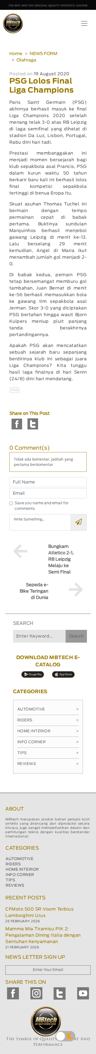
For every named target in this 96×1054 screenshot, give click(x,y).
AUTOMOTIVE (19, 859)
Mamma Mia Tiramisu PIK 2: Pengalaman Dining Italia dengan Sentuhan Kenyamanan (43, 935)
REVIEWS (15, 885)
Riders (48, 720)
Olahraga (26, 60)
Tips (48, 753)
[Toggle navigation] (84, 23)
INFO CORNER (20, 875)
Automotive (48, 709)
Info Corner (48, 742)
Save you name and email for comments (42, 506)
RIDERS (13, 864)
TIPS (10, 880)
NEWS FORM (43, 54)
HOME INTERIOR (22, 869)
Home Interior (48, 731)
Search (76, 636)
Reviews (48, 764)
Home (15, 54)
